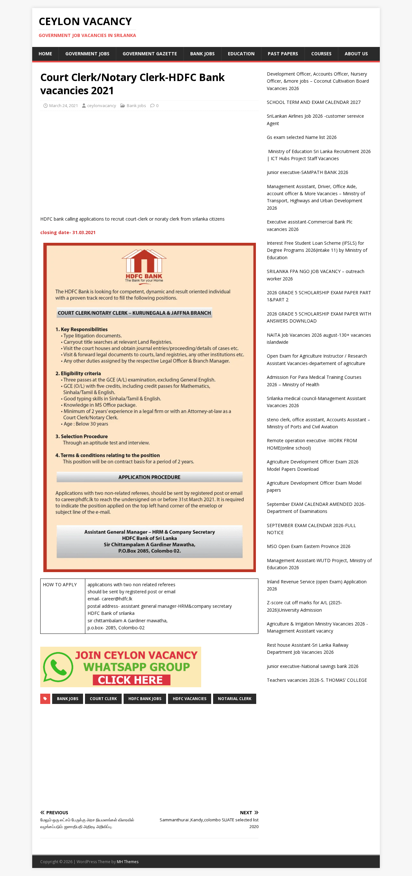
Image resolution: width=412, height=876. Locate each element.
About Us (356, 53)
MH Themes (127, 861)
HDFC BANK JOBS (144, 698)
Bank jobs (202, 53)
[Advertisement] (149, 162)
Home (45, 53)
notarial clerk (234, 698)
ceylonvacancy (101, 105)
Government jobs (87, 53)
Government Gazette (150, 53)
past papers (283, 53)
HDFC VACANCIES (189, 698)
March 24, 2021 (63, 105)
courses (321, 53)
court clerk (103, 698)
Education (241, 53)
